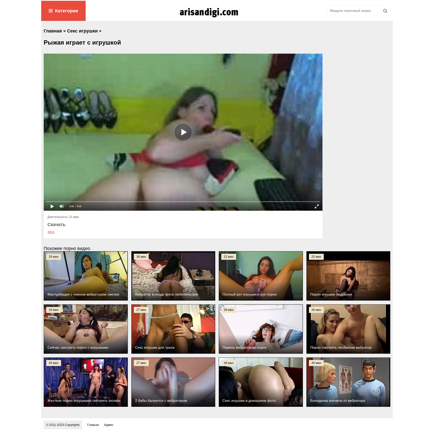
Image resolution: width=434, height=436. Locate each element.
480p (51, 232)
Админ (108, 425)
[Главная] (217, 17)
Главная (93, 425)
